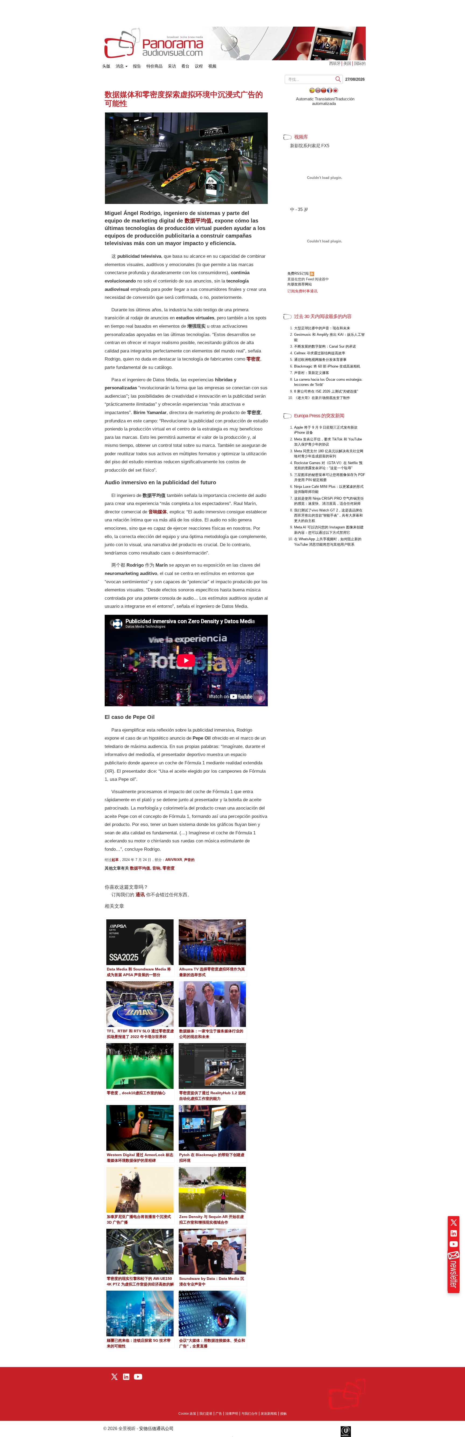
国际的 (359, 63)
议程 (199, 66)
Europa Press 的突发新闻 (319, 415)
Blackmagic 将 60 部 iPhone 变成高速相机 (327, 366)
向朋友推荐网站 (299, 284)
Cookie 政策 (187, 1413)
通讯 (140, 894)
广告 (219, 1413)
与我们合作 (249, 1413)
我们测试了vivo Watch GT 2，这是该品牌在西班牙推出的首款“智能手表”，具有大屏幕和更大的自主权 (328, 515)
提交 (338, 79)
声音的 (189, 860)
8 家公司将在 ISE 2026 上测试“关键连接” (326, 391)
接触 (283, 1413)
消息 (120, 66)
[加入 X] (453, 1222)
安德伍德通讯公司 (156, 1428)
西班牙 (335, 63)
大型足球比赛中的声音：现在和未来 (322, 328)
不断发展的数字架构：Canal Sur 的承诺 (325, 346)
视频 (212, 66)
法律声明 (231, 1413)
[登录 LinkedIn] (453, 1233)
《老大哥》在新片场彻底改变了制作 (322, 398)
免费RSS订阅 (298, 273)
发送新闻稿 (269, 1413)
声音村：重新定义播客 (311, 373)
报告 (137, 66)
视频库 (301, 137)
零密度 (169, 868)
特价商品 (154, 66)
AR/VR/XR (173, 860)
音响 (156, 868)
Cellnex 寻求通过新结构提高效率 (319, 353)
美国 (347, 63)
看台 (185, 66)
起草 (115, 860)
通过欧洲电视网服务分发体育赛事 (320, 360)
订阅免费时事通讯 (302, 291)
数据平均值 (198, 221)
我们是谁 (205, 1413)
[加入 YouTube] (453, 1244)
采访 (172, 66)
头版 (106, 65)
